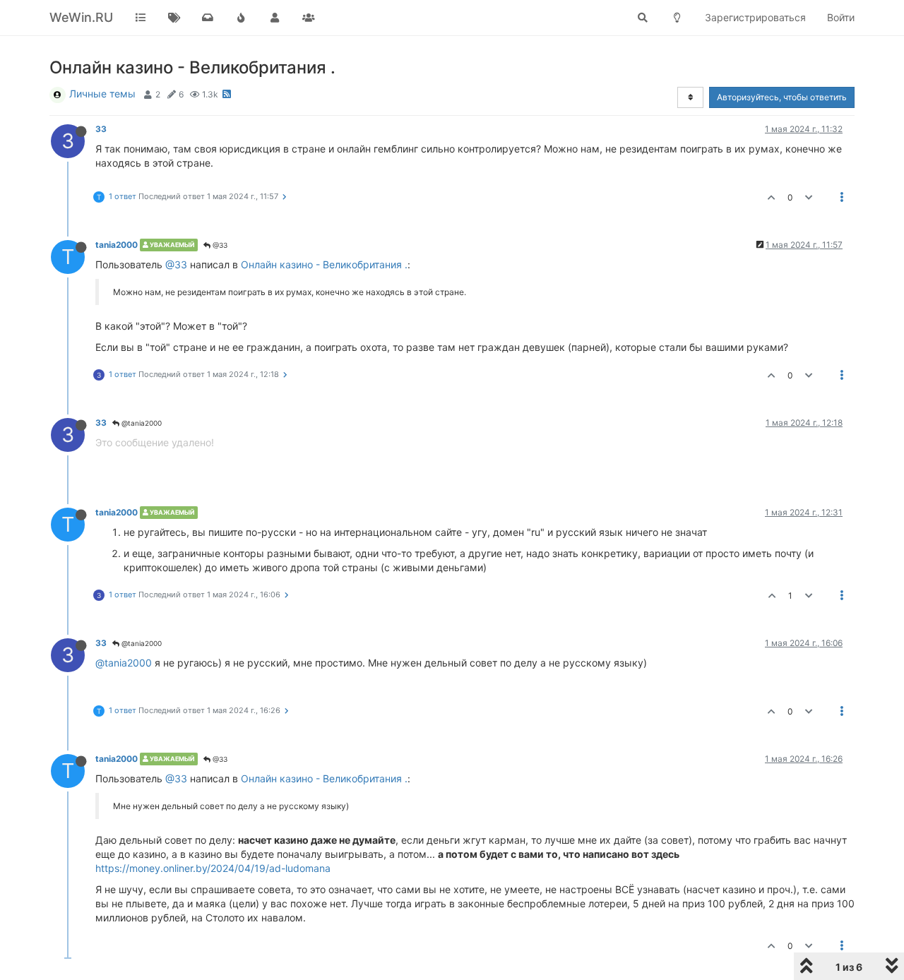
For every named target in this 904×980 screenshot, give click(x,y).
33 (101, 129)
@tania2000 (140, 423)
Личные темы (102, 94)
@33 (218, 245)
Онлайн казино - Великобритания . (324, 264)
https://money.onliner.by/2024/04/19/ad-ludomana (213, 868)
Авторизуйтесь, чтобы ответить (782, 97)
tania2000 (116, 244)
